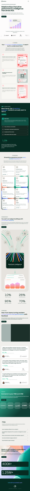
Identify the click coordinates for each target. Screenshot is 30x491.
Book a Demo (4, 16)
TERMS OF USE (19, 488)
